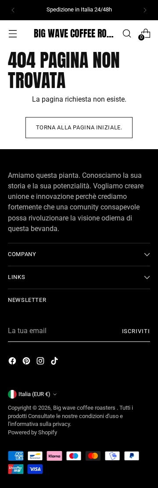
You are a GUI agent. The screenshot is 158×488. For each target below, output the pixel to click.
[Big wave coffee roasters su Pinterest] (27, 362)
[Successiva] (144, 10)
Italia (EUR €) (34, 394)
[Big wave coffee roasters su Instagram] (41, 362)
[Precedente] (13, 10)
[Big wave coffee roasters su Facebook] (13, 362)
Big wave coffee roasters (85, 407)
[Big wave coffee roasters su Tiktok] (55, 362)
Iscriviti (136, 331)
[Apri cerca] (127, 33)
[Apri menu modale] (13, 33)
